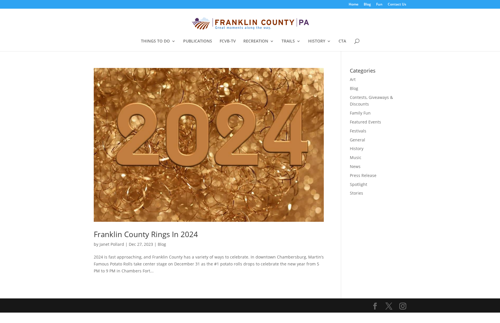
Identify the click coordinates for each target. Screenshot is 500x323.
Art (353, 79)
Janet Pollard (112, 244)
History (356, 148)
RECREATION (255, 41)
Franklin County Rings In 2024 (146, 234)
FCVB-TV (228, 41)
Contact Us (397, 5)
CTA (342, 41)
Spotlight (358, 184)
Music (355, 157)
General (357, 140)
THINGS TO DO (155, 41)
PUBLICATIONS (197, 41)
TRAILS (288, 41)
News (355, 166)
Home (354, 5)
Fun (379, 5)
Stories (356, 193)
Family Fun (360, 113)
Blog (367, 5)
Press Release (363, 175)
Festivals (358, 131)
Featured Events (365, 122)
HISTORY (316, 41)
